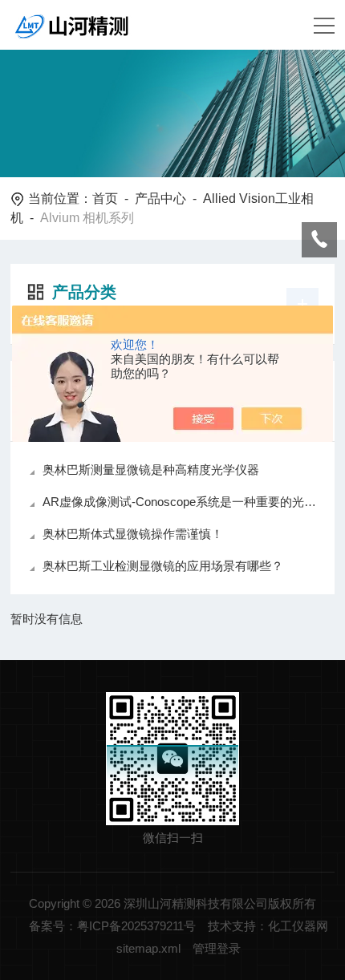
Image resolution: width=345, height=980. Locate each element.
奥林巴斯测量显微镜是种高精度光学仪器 (151, 469)
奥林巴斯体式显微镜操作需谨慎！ (133, 534)
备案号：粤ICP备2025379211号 (112, 926)
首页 (105, 198)
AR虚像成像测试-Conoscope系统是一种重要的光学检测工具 (181, 501)
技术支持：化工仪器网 (268, 926)
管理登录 (217, 948)
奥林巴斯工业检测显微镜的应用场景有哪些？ (163, 566)
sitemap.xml (148, 948)
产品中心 (160, 198)
